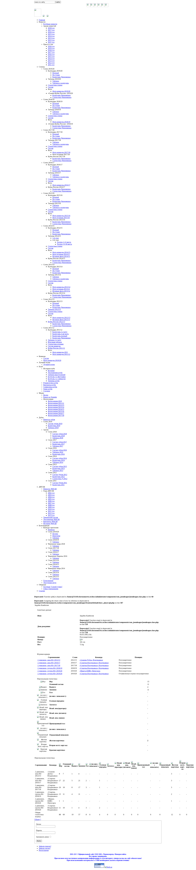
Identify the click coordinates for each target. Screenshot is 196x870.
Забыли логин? (44, 848)
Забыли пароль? (45, 846)
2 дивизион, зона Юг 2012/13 (49, 660)
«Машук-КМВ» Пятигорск (90, 671)
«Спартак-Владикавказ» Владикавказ (94, 663)
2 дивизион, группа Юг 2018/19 (50, 668)
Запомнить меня (42, 837)
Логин (38, 824)
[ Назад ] (37, 819)
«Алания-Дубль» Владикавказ (91, 660)
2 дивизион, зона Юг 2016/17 (49, 663)
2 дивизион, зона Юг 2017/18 (49, 665)
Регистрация (44, 850)
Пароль (39, 830)
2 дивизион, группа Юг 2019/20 (50, 671)
